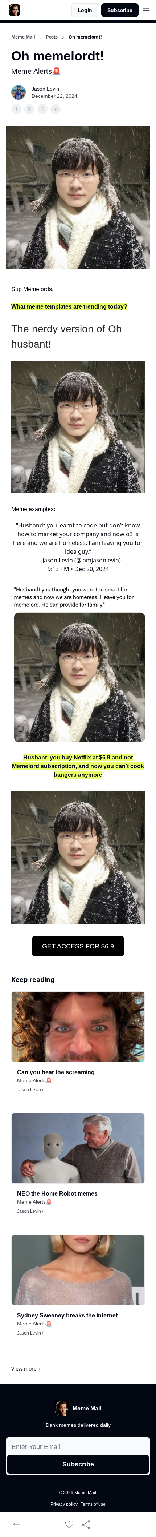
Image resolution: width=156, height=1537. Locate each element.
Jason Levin (45, 89)
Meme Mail (23, 37)
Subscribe (119, 10)
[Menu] (145, 9)
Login (85, 10)
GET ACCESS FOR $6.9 (78, 946)
